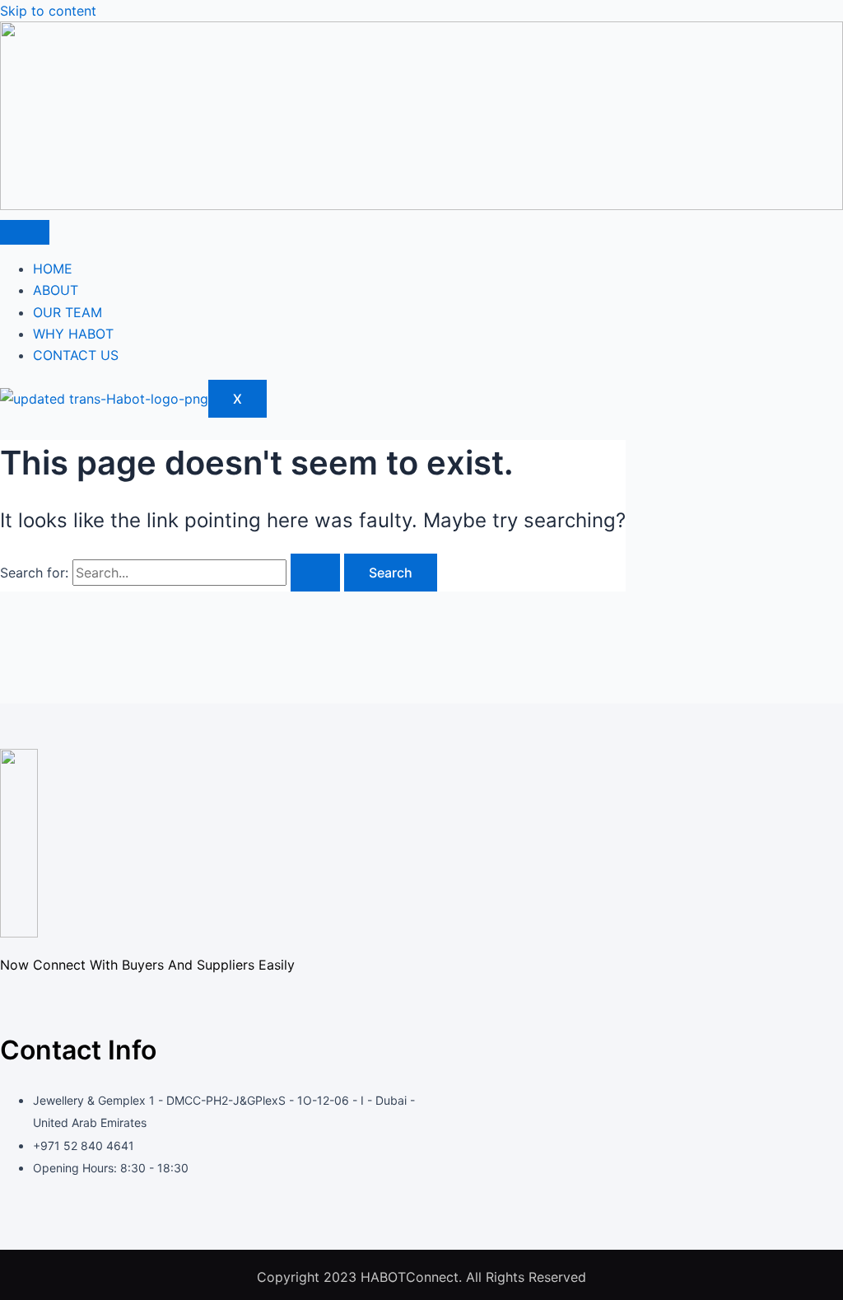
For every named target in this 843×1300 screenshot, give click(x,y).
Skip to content (48, 10)
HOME (52, 268)
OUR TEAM (67, 312)
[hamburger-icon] (24, 232)
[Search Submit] (315, 573)
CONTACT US (76, 355)
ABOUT (55, 290)
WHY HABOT (73, 333)
